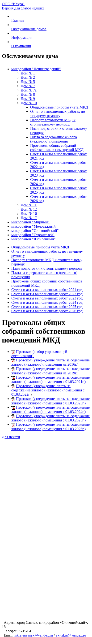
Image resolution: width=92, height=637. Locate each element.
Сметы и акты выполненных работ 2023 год (47, 298)
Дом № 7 (28, 86)
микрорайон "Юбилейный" (33, 239)
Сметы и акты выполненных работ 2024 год (47, 302)
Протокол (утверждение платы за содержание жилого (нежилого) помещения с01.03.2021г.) (50, 379)
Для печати (11, 437)
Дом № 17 (29, 218)
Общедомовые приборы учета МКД (59, 107)
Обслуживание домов (28, 29)
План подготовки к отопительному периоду (47, 268)
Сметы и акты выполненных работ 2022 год (47, 294)
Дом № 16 (29, 214)
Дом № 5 (28, 82)
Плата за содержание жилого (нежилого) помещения (53, 139)
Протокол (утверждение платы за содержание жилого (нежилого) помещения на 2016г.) (50, 362)
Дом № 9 (28, 99)
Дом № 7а (29, 90)
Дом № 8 (28, 94)
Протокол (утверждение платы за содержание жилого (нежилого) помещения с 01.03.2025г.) (50, 418)
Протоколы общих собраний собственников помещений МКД (57, 147)
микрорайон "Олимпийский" (35, 231)
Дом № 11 (29, 205)
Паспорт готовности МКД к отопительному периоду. (52, 122)
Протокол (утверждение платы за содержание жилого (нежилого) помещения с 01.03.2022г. (47, 390)
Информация (21, 37)
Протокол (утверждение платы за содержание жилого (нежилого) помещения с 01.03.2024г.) (50, 409)
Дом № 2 (28, 77)
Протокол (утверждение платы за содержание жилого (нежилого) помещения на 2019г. (50, 371)
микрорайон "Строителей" (32, 235)
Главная (17, 20)
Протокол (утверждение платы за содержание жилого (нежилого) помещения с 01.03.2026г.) (50, 426)
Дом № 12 (29, 209)
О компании (21, 46)
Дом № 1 (28, 73)
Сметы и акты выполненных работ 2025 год (47, 307)
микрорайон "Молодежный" (34, 226)
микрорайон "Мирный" (30, 222)
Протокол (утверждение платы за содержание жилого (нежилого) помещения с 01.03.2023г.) (50, 401)
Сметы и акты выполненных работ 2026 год (47, 311)
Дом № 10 (29, 103)
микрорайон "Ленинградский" (36, 69)
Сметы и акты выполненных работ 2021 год (47, 290)
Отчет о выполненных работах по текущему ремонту (57, 113)
